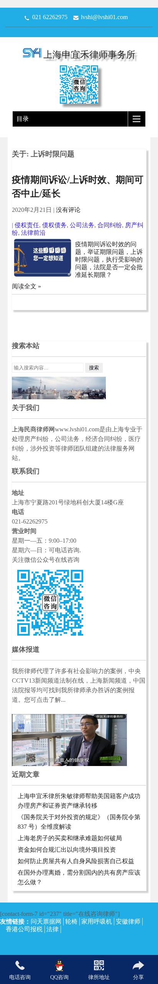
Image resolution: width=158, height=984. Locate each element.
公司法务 (82, 225)
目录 (22, 118)
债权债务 (54, 225)
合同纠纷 (109, 225)
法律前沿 (33, 232)
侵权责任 (27, 225)
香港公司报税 (24, 929)
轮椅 (71, 921)
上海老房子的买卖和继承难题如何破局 (70, 838)
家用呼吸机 (96, 921)
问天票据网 (46, 921)
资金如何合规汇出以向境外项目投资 (67, 849)
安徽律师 (128, 921)
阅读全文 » (26, 286)
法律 (52, 929)
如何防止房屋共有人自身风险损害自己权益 (76, 861)
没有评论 (68, 210)
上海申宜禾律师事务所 (89, 55)
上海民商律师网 (33, 429)
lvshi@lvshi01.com (104, 17)
